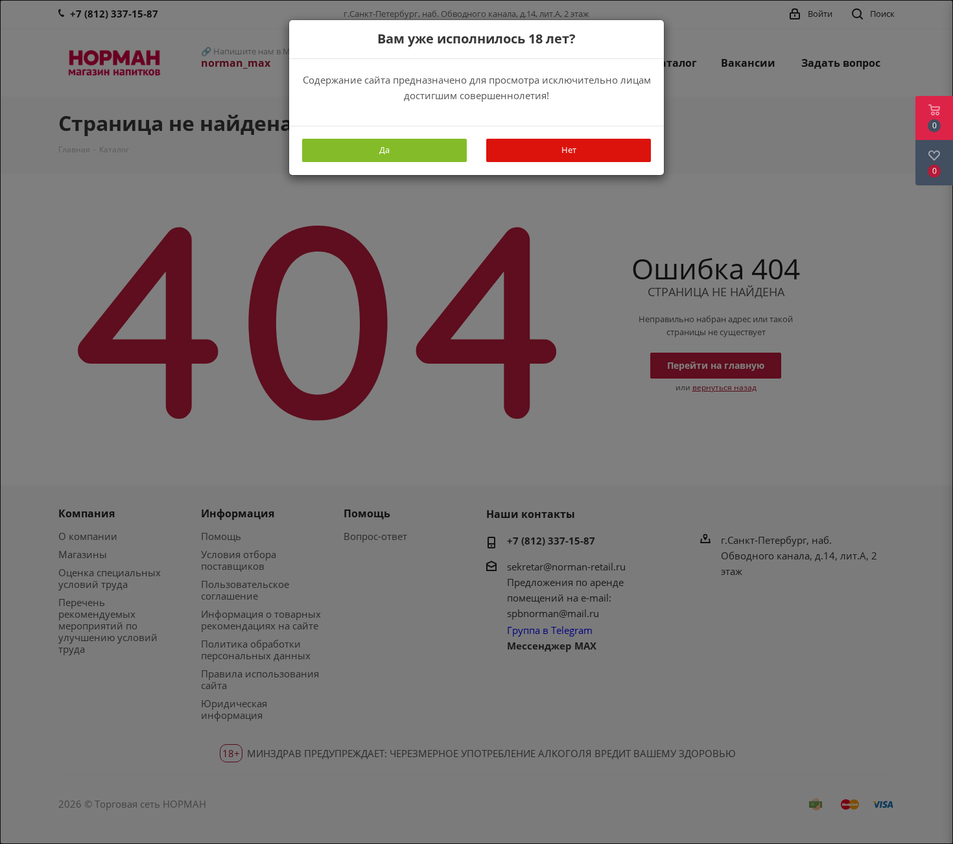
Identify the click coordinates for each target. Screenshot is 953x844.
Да (384, 150)
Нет (568, 150)
